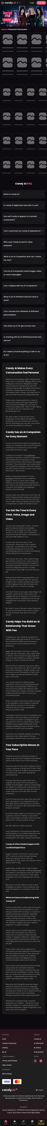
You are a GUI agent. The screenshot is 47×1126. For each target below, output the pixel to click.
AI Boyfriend (39, 1052)
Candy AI (37, 1039)
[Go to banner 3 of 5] (23, 24)
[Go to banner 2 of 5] (20, 24)
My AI (4, 1052)
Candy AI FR (36, 870)
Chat (4, 1039)
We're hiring (6, 1074)
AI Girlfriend (30, 455)
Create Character (9, 1043)
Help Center (7, 1065)
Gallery (5, 1048)
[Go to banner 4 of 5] (26, 24)
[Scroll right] (29, 29)
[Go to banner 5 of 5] (29, 24)
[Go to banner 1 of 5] (18, 24)
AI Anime (37, 1048)
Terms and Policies (9, 1061)
